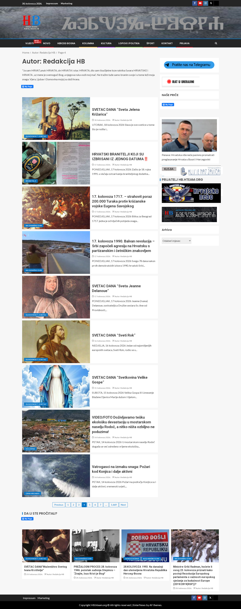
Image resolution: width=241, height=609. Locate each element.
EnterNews (139, 605)
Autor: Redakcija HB (123, 120)
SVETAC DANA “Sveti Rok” (113, 335)
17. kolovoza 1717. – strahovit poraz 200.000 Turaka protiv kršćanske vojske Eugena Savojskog (122, 201)
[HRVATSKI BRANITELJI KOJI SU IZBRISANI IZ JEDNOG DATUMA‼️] (56, 163)
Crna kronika (32, 493)
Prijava (185, 43)
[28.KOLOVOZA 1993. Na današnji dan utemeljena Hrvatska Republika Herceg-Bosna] (145, 545)
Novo (46, 43)
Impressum (52, 3)
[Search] (216, 43)
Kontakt (167, 43)
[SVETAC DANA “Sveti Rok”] (56, 341)
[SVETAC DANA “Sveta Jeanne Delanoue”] (56, 297)
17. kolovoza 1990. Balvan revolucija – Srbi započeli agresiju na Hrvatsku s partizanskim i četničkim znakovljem (123, 246)
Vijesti (30, 43)
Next (123, 504)
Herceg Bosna (66, 43)
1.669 (114, 504)
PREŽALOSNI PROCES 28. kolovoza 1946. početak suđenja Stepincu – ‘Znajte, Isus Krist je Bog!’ (95, 570)
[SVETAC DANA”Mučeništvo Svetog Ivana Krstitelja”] (46, 545)
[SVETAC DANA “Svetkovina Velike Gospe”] (56, 386)
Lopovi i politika (129, 43)
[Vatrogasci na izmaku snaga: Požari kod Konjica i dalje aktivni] (56, 475)
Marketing (66, 3)
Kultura (106, 43)
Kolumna (88, 43)
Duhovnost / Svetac (36, 136)
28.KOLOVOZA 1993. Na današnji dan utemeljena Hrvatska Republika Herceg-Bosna (145, 570)
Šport (150, 43)
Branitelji (31, 181)
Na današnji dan (34, 226)
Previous (58, 504)
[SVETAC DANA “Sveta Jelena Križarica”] (56, 118)
